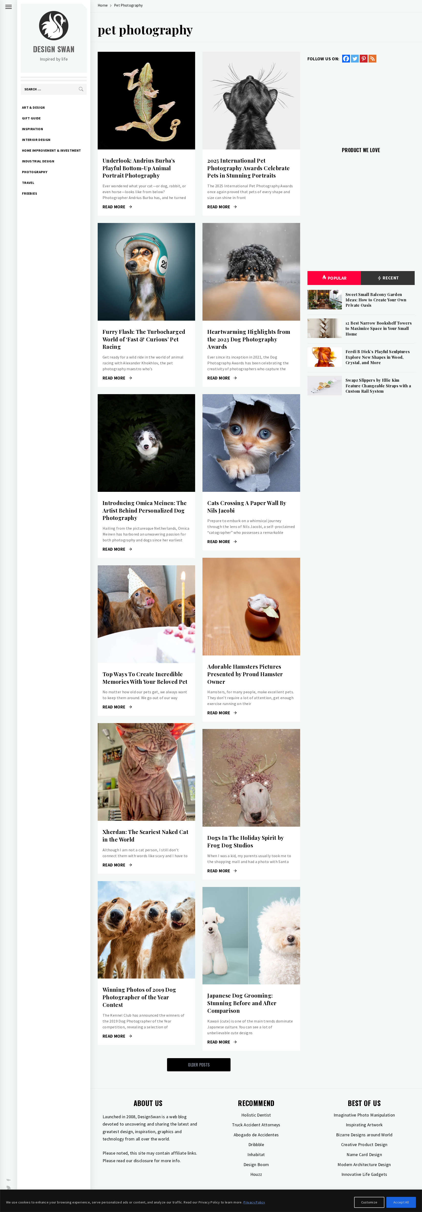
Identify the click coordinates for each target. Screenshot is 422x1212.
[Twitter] (355, 59)
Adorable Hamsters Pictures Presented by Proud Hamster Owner (245, 674)
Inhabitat (256, 1154)
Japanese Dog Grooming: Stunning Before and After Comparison (241, 1003)
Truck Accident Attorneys (256, 1125)
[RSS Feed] (372, 59)
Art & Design (33, 107)
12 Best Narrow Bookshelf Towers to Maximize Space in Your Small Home (379, 328)
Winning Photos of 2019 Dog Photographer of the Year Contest (139, 997)
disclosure (143, 1160)
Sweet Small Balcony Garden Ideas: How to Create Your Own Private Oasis (376, 300)
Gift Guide (31, 118)
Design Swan (54, 48)
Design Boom (256, 1164)
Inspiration (32, 129)
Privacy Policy (254, 1202)
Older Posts (199, 1065)
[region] (211, 1201)
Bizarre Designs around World (364, 1135)
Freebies (29, 193)
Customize (369, 1202)
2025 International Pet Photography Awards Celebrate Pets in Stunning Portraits (248, 168)
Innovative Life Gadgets (364, 1174)
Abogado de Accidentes (256, 1135)
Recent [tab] (390, 278)
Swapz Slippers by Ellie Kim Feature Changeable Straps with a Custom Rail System (378, 386)
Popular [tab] (337, 278)
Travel (28, 182)
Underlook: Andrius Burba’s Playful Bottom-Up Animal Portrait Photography (139, 168)
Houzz (256, 1174)
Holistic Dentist (256, 1115)
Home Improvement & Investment (51, 150)
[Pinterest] (364, 59)
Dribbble (256, 1144)
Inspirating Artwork (364, 1125)
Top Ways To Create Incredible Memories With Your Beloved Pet (145, 677)
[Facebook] (346, 59)
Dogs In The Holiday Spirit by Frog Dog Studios (245, 841)
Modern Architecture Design (364, 1164)
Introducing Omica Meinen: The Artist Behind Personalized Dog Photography (145, 510)
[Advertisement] (361, 102)
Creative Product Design (364, 1144)
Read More (146, 100)
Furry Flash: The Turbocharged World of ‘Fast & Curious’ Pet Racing (144, 339)
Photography (34, 172)
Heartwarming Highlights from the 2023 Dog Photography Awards (248, 339)
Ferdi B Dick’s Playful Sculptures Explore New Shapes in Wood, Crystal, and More (378, 357)
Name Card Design (364, 1154)
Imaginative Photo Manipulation (364, 1115)
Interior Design (36, 139)
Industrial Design (38, 161)
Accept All (401, 1202)
